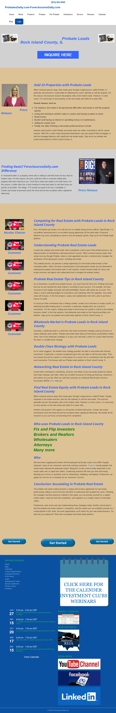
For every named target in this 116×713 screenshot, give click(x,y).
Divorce (80, 14)
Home (11, 14)
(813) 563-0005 (58, 2)
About (20, 14)
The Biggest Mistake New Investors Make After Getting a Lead (36, 623)
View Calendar (31, 656)
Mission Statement (12, 584)
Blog (11, 21)
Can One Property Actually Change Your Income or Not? (35, 631)
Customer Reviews (12, 574)
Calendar (102, 14)
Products (31, 14)
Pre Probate (54, 14)
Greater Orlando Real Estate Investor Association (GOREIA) (33, 613)
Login (19, 21)
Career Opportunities (13, 572)
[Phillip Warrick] (96, 171)
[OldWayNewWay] (9, 38)
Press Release (87, 190)
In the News (9, 576)
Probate (42, 14)
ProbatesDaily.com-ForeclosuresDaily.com (32, 7)
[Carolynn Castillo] (14, 95)
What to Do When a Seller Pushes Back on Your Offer (34, 640)
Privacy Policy (10, 586)
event (52, 381)
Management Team (12, 581)
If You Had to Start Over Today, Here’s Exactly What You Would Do (35, 650)
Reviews (90, 14)
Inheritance (68, 14)
